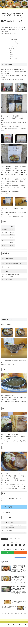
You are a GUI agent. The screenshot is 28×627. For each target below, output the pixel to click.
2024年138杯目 (13, 42)
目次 (12, 39)
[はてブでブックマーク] (12, 545)
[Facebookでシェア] (8, 545)
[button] (24, 545)
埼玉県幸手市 (5, 538)
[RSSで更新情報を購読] (20, 552)
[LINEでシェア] (16, 545)
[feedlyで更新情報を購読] (7, 552)
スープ (13, 50)
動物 (11, 538)
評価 (12, 56)
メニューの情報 (15, 58)
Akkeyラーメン (13, 48)
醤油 (19, 538)
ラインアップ (14, 44)
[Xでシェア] (4, 545)
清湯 (15, 538)
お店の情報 (14, 46)
